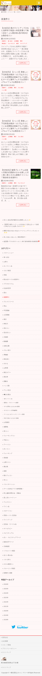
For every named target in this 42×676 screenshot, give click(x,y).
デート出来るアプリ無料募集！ (14, 489)
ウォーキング (11, 43)
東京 (21, 41)
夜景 (17, 43)
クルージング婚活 (9, 568)
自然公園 (6, 346)
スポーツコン (8, 511)
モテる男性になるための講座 (12, 406)
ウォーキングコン (9, 435)
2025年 (6, 588)
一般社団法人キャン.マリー (18, 672)
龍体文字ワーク (9, 542)
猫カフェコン (8, 475)
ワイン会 (6, 506)
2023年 (6, 597)
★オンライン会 (8, 398)
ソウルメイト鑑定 (9, 551)
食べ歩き (10, 41)
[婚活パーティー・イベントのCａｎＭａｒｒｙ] (6, 2)
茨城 (5, 275)
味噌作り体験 (8, 573)
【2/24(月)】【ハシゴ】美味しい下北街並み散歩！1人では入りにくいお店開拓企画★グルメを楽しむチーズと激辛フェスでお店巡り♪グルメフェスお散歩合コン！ (15, 77)
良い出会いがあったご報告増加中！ (15, 237)
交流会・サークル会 (10, 524)
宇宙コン (6, 440)
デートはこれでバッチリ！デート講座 (14, 414)
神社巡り (4, 43)
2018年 (6, 619)
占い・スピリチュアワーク (12, 537)
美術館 (6, 458)
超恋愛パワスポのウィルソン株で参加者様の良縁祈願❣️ (22, 241)
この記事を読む (22, 63)
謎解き (6, 381)
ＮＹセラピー (8, 528)
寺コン (6, 480)
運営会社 (5, 637)
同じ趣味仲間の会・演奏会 (12, 493)
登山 (5, 306)
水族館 (6, 337)
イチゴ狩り (7, 559)
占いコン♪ (7, 449)
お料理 (6, 368)
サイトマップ (6, 652)
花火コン (6, 328)
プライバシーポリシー (9, 648)
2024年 (6, 593)
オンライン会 (8, 266)
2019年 (6, 615)
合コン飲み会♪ (8, 555)
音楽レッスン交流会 (10, 515)
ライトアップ (23, 43)
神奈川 (6, 323)
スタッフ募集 (6, 645)
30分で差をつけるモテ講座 (11, 418)
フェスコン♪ (8, 502)
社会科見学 (7, 288)
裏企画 (6, 466)
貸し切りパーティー (10, 497)
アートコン (7, 444)
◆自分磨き (7, 394)
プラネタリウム (9, 284)
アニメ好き (7, 390)
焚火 (5, 292)
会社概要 (5, 641)
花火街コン (7, 332)
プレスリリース (9, 301)
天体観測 (6, 546)
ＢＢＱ (6, 363)
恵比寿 (6, 377)
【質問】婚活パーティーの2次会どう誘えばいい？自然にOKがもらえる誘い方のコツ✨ (21, 225)
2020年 (6, 611)
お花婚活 (6, 422)
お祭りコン (7, 462)
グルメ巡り (21, 87)
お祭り (6, 261)
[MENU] (39, 2)
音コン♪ (6, 431)
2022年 (6, 602)
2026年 (6, 584)
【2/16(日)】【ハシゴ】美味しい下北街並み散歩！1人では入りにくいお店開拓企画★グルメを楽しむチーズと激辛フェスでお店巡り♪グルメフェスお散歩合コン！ (15, 126)
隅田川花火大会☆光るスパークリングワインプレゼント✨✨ (21, 231)
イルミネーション (9, 484)
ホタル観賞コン (9, 564)
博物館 (6, 355)
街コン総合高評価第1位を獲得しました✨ (17, 220)
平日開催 (6, 310)
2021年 (6, 606)
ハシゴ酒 (4, 90)
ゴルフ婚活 (7, 270)
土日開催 (16, 41)
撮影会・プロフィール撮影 (11, 402)
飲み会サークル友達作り (11, 279)
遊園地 (6, 427)
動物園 (6, 341)
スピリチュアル (9, 533)
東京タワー (7, 372)
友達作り (4, 41)
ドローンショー (9, 253)
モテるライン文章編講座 (10, 410)
